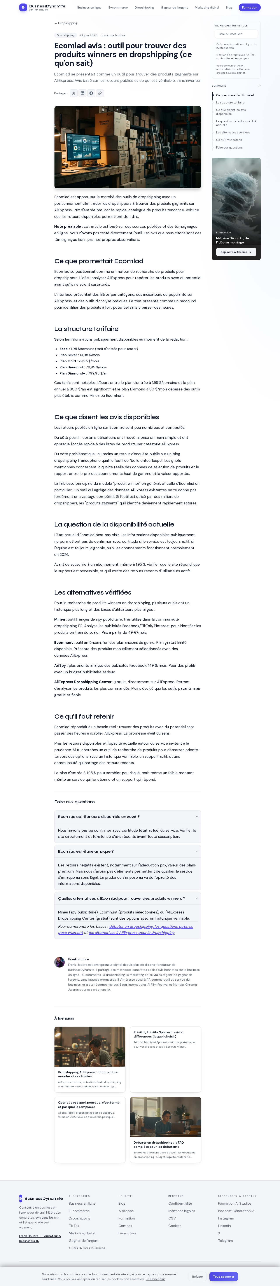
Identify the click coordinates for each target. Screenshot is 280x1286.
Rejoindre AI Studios (234, 252)
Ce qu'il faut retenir (229, 140)
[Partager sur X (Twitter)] (74, 93)
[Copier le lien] (100, 93)
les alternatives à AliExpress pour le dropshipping (132, 932)
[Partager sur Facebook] (91, 93)
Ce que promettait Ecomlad (235, 95)
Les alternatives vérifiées (233, 133)
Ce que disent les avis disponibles (231, 112)
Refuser (197, 1277)
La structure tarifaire (230, 102)
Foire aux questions (229, 147)
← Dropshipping (65, 23)
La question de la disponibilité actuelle (236, 123)
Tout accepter (223, 1277)
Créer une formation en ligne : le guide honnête (236, 46)
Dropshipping (65, 35)
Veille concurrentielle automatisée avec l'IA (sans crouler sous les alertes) (233, 69)
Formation (249, 7)
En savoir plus (155, 1279)
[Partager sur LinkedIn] (82, 93)
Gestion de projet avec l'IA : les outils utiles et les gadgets (235, 56)
